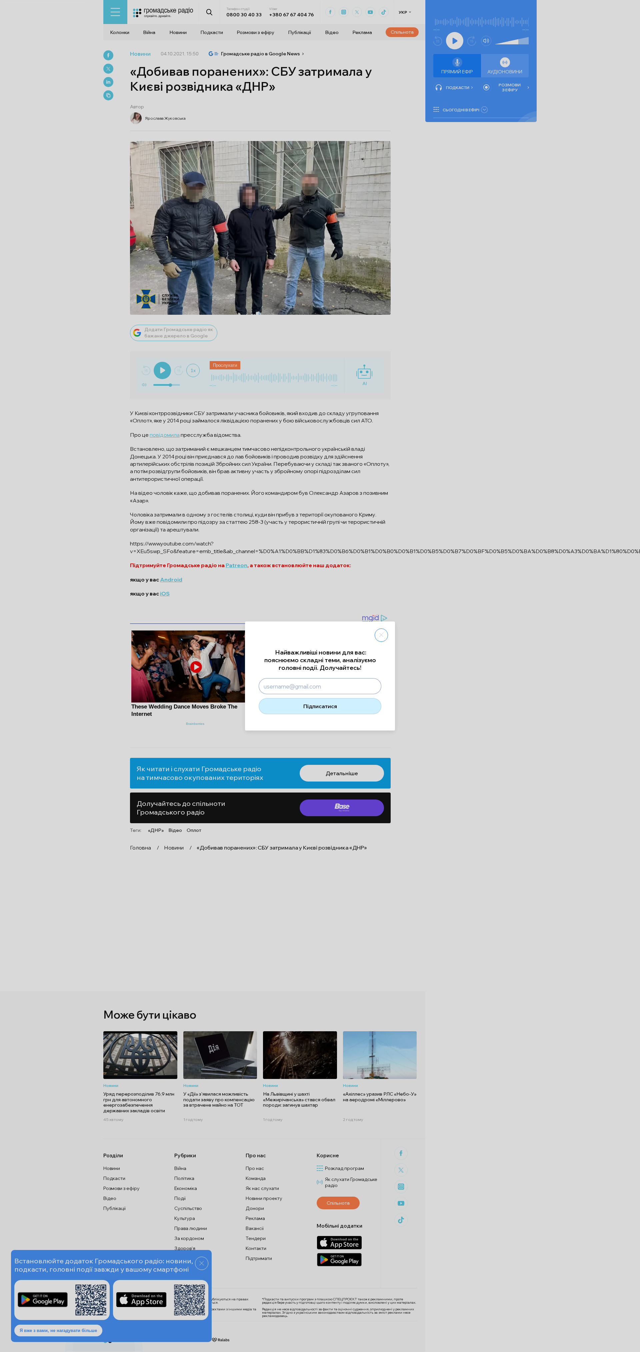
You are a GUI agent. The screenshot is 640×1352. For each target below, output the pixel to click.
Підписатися (320, 706)
